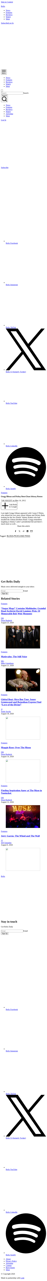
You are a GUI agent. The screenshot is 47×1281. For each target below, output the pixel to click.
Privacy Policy (11, 1261)
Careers (9, 1265)
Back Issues (10, 1268)
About (8, 1259)
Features (9, 13)
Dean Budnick (6, 620)
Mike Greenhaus (7, 663)
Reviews (9, 15)
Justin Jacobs (6, 711)
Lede (22, 1278)
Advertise (9, 114)
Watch (8, 17)
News (8, 10)
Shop (8, 19)
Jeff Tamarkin (6, 843)
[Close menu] (2, 90)
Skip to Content (7, 2)
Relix (3, 6)
